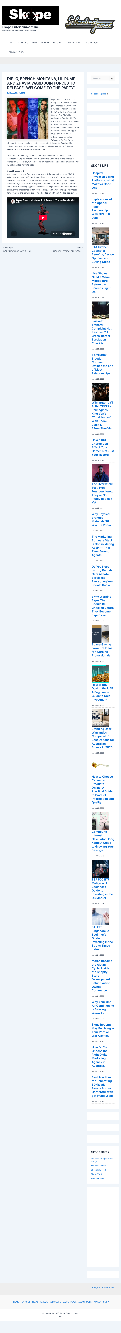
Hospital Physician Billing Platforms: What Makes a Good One (103, 180)
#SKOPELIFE (55, 1302)
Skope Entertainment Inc (20, 27)
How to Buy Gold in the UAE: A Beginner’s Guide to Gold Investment (103, 692)
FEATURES (25, 1302)
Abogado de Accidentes (103, 1287)
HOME (16, 1302)
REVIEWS (44, 1302)
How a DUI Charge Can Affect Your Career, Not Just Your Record (103, 447)
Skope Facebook (98, 1165)
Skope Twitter (97, 1174)
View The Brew (97, 1178)
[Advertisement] (106, 1226)
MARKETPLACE (70, 1302)
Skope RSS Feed (98, 1170)
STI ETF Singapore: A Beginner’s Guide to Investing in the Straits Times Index (102, 938)
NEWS (35, 1302)
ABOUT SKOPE (85, 1302)
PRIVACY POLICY (101, 1302)
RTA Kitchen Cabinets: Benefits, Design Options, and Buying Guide (103, 254)
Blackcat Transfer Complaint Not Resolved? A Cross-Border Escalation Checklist (102, 332)
